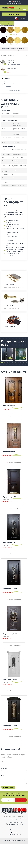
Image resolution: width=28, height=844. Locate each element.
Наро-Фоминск (16, 1)
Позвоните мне (21, 800)
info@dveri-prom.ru (14, 829)
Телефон (4, 768)
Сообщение (4, 775)
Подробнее (17, 408)
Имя (2, 761)
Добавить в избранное (14, 90)
